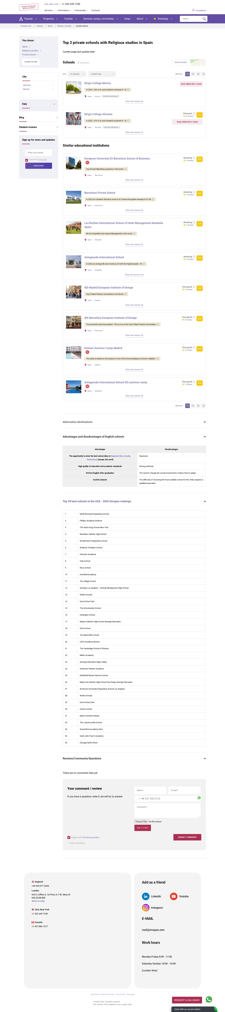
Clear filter (31, 62)
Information (63, 10)
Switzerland (92, 459)
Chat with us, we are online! (187, 1009)
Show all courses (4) (134, 335)
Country (68, 18)
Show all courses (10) (134, 275)
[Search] (204, 18)
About (140, 18)
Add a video (142, 828)
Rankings (163, 18)
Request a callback (187, 1000)
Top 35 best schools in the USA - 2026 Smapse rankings (97, 501)
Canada (127, 456)
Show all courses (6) (134, 101)
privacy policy (43, 159)
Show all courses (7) (134, 132)
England (114, 456)
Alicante (27, 85)
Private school (29, 54)
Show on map (180, 62)
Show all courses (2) (134, 244)
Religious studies (30, 50)
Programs (48, 18)
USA (121, 456)
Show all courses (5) (134, 305)
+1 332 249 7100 (71, 4)
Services (48, 10)
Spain (25, 46)
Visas (127, 18)
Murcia (26, 89)
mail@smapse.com (153, 930)
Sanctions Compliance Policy (103, 994)
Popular (28, 18)
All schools (120, 994)
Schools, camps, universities (98, 18)
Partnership (80, 10)
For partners (200, 10)
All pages (130, 994)
